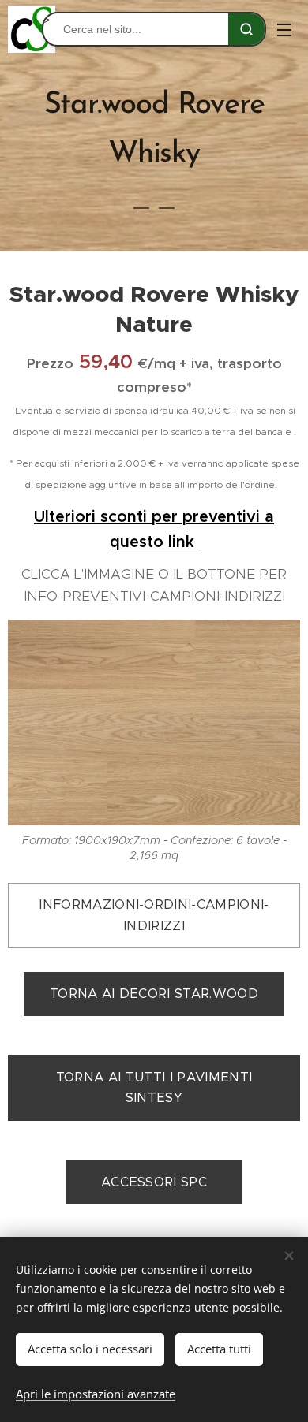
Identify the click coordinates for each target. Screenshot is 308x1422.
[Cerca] (246, 29)
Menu (284, 29)
